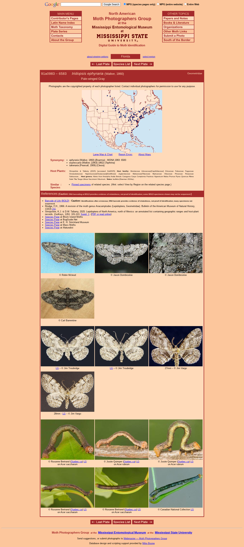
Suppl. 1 (85, 214)
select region (149, 56)
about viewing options (97, 56)
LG (57, 368)
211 (54, 208)
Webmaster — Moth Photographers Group (145, 538)
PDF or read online (101, 214)
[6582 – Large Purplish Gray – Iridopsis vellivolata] (100, 65)
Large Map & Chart (103, 154)
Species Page (52, 217)
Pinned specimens (81, 184)
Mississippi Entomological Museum (122, 532)
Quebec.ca (76, 461)
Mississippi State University (173, 532)
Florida (125, 56)
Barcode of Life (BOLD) (57, 200)
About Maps (144, 154)
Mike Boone (148, 543)
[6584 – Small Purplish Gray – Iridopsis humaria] (143, 65)
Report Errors (125, 154)
